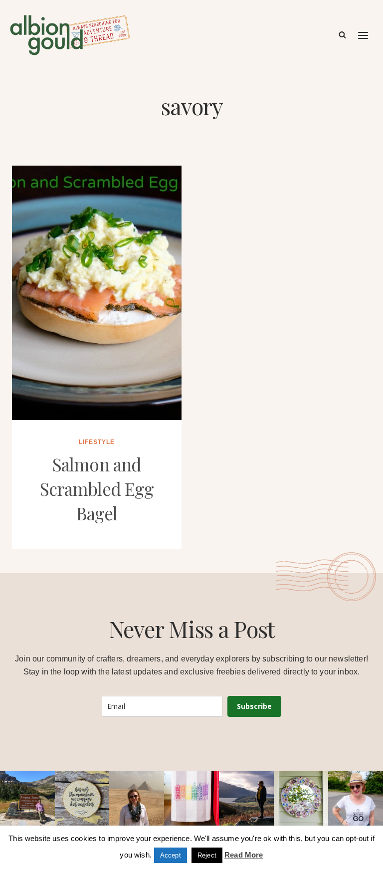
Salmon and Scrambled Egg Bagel (97, 488)
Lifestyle (97, 441)
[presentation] (97, 293)
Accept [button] (170, 855)
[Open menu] (363, 35)
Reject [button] (206, 855)
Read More (243, 855)
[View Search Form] (342, 35)
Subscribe (254, 706)
